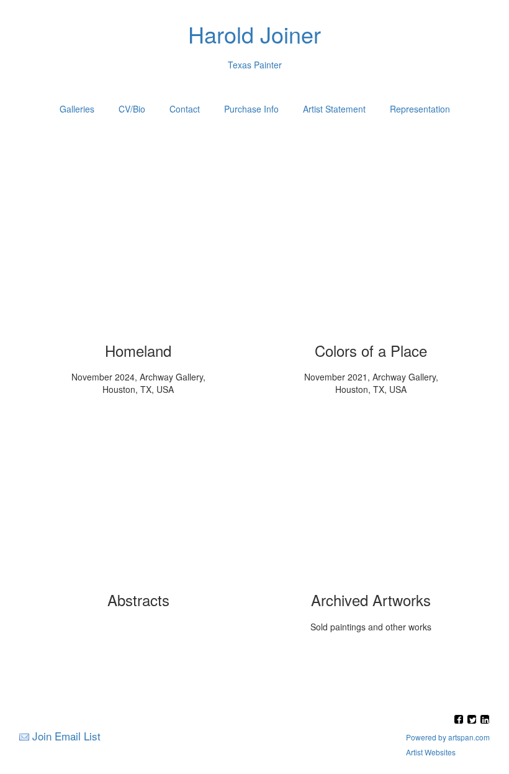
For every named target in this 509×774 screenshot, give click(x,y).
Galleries (77, 109)
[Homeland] (138, 252)
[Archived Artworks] (371, 501)
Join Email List (66, 736)
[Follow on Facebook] (460, 720)
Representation (420, 109)
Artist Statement (334, 109)
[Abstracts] (138, 501)
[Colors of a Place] (371, 252)
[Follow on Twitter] (473, 720)
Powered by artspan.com (448, 737)
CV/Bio (132, 109)
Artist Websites (431, 752)
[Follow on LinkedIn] (485, 720)
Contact (184, 109)
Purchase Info (251, 109)
